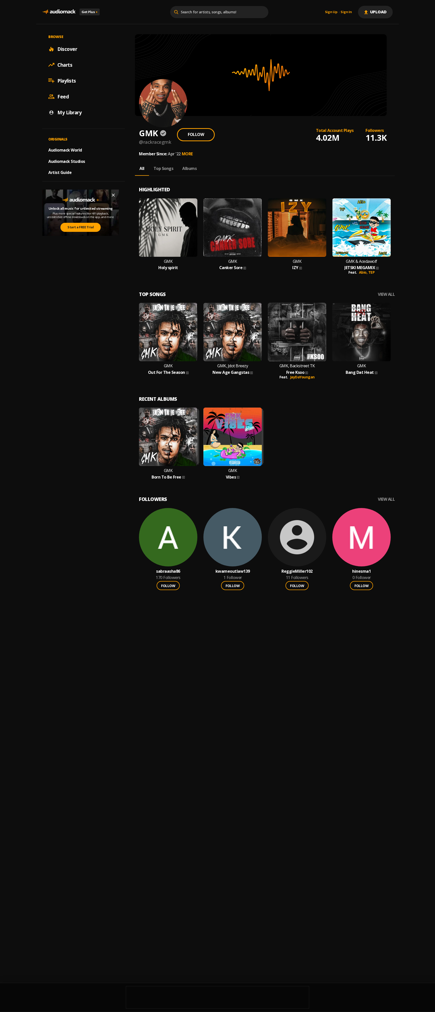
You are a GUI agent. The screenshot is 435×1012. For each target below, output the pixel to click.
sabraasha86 (168, 571)
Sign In (346, 12)
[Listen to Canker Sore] (232, 227)
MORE (187, 154)
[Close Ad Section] (113, 195)
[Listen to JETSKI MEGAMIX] (361, 227)
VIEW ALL (386, 294)
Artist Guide (59, 172)
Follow (196, 134)
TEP (371, 272)
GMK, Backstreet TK (297, 366)
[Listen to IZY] (297, 227)
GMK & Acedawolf (361, 261)
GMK (168, 261)
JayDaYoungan (302, 377)
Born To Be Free (166, 477)
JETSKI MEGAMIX (359, 267)
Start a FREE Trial (80, 227)
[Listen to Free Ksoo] (297, 332)
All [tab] (141, 168)
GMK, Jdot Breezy (232, 366)
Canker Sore (231, 267)
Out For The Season (166, 372)
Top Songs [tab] (163, 168)
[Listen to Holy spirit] (168, 227)
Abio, (363, 272)
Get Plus (90, 12)
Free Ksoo (295, 372)
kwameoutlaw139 (232, 571)
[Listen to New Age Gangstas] (232, 332)
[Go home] (59, 12)
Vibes (231, 477)
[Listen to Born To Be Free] (168, 437)
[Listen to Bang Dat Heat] (361, 332)
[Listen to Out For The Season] (168, 332)
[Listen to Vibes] (232, 437)
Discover (67, 49)
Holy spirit (168, 267)
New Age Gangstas (230, 372)
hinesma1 (361, 571)
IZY (295, 267)
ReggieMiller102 (297, 571)
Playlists (66, 80)
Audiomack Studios (66, 161)
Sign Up (331, 12)
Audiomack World (65, 150)
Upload (378, 12)
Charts (64, 64)
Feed (63, 96)
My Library (69, 112)
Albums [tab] (189, 168)
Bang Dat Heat (360, 372)
